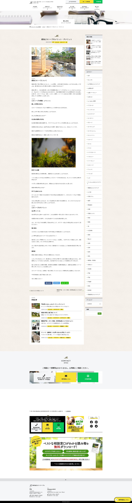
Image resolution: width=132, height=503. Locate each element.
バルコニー (90, 156)
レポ (89, 178)
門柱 (89, 277)
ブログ (43, 26)
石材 (89, 247)
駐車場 (89, 290)
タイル (89, 143)
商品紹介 (90, 205)
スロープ (90, 139)
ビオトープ (62, 42)
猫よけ (89, 239)
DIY (53, 42)
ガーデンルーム (92, 131)
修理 (89, 200)
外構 (89, 209)
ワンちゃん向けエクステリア (94, 183)
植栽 (89, 222)
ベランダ (90, 173)
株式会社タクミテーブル (39, 485)
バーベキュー (91, 160)
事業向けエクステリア (93, 188)
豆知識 (89, 269)
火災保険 (90, 230)
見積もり (90, 264)
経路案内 (68, 411)
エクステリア (91, 114)
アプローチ (90, 105)
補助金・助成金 (92, 260)
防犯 (89, 286)
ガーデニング (91, 126)
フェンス (90, 169)
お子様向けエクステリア (94, 84)
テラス (89, 148)
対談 (89, 217)
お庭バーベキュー (92, 92)
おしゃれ (57, 42)
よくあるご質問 (92, 101)
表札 (89, 256)
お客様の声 (90, 88)
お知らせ (90, 97)
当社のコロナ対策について (37, 290)
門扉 (89, 273)
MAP (40, 493)
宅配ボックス (91, 213)
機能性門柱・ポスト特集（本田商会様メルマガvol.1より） (69, 290)
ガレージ (90, 122)
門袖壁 (89, 281)
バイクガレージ (92, 152)
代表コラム (90, 196)
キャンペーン (91, 135)
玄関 (89, 243)
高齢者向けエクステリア (94, 294)
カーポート (90, 118)
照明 (89, 234)
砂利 (89, 251)
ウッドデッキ (91, 109)
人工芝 (89, 192)
